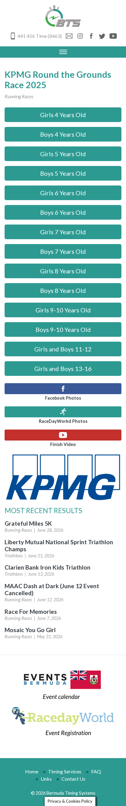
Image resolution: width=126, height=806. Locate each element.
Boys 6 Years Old (63, 212)
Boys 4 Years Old (63, 134)
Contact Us (73, 779)
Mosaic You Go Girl (30, 629)
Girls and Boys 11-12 (63, 349)
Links (46, 779)
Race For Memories (31, 611)
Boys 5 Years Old (63, 173)
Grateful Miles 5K (28, 523)
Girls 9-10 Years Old (63, 310)
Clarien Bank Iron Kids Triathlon (48, 567)
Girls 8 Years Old (63, 271)
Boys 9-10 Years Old (63, 329)
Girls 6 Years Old (63, 192)
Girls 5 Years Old (63, 153)
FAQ (96, 771)
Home (31, 771)
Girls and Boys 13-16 (63, 368)
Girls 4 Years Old (63, 114)
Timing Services (64, 771)
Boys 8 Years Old (63, 290)
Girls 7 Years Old (63, 232)
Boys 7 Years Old (63, 251)
